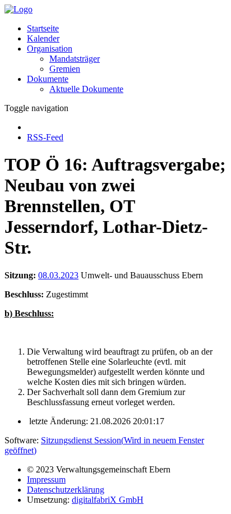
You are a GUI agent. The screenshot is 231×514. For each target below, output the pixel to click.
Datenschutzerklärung (65, 489)
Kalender (43, 38)
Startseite (43, 28)
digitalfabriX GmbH (108, 499)
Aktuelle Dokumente (86, 89)
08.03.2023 (58, 275)
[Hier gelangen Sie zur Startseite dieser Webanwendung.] (18, 9)
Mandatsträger (74, 58)
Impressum (46, 479)
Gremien (64, 69)
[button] (49, 48)
